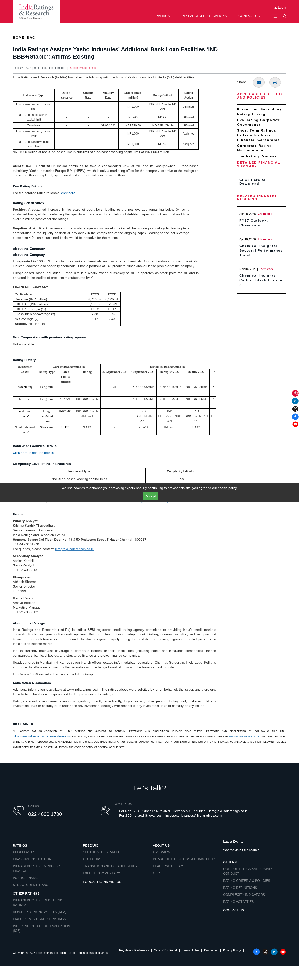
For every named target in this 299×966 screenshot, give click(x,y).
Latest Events (233, 841)
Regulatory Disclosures (134, 950)
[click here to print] (275, 82)
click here (68, 193)
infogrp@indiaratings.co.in (74, 549)
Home (19, 37)
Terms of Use (190, 950)
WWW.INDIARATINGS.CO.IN (244, 736)
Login (281, 7)
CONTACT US (249, 16)
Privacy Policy (232, 950)
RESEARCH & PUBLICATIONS (204, 16)
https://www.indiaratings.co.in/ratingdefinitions (42, 736)
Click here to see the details (33, 453)
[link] (36, 11)
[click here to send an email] (259, 82)
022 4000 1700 (45, 814)
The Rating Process (257, 156)
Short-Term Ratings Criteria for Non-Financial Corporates (258, 135)
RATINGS (163, 16)
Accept (151, 496)
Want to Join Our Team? (241, 850)
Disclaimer (211, 950)
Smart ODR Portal (165, 950)
